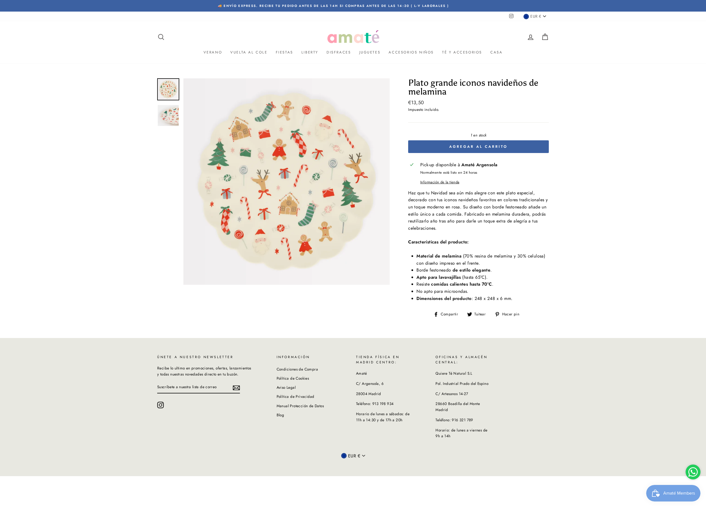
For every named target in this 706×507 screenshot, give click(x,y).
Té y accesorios (462, 52)
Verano (213, 52)
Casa (496, 52)
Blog (280, 415)
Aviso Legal (286, 387)
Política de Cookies (293, 378)
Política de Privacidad (295, 396)
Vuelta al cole (248, 52)
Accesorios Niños (411, 52)
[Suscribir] (236, 387)
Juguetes (370, 52)
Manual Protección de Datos (300, 406)
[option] (353, 6)
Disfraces (339, 52)
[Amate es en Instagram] (160, 405)
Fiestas (284, 52)
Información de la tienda (439, 182)
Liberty (309, 52)
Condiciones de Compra (297, 369)
